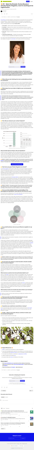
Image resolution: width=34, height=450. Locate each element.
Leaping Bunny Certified (22, 353)
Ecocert (23, 282)
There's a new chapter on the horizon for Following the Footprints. (13, 423)
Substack (12, 448)
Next (30, 390)
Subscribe (27, 1)
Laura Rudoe (13, 38)
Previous (4, 390)
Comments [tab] (2, 397)
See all (2, 428)
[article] (17, 413)
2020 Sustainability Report (19, 364)
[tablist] (4, 397)
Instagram (13, 367)
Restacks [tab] (6, 397)
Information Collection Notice (17, 383)
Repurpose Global (13, 352)
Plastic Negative (6, 168)
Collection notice (24, 443)
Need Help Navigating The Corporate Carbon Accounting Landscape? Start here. (13, 418)
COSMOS (31, 242)
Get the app (21, 445)
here (15, 355)
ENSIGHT (5, 365)
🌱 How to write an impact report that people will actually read (12, 410)
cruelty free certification (18, 194)
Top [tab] (1, 408)
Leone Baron (6, 419)
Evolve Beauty (3, 19)
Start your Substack (15, 445)
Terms (21, 443)
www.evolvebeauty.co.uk (9, 363)
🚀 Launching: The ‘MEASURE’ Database (8, 417)
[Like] (1, 415)
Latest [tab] (4, 408)
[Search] (32, 408)
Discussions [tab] (7, 408)
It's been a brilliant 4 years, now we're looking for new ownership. (11, 424)
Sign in (31, 1)
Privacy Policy (23, 383)
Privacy (18, 443)
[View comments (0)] (5, 14)
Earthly (2, 160)
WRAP (7, 274)
